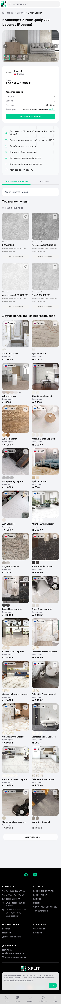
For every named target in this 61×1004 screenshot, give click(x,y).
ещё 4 (52, 109)
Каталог (6, 928)
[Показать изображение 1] (7, 57)
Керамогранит (30, 109)
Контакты (38, 932)
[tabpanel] (30, 192)
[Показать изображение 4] (26, 57)
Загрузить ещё (32, 837)
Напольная (43, 109)
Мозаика (37, 903)
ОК (53, 985)
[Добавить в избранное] (25, 216)
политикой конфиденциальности (19, 980)
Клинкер (37, 899)
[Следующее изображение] (55, 46)
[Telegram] (26, 874)
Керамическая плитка (43, 891)
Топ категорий (40, 911)
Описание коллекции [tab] (16, 181)
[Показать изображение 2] (13, 57)
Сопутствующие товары (45, 907)
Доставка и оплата (11, 936)
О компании (39, 928)
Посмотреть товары (30, 116)
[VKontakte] (35, 874)
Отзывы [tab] (44, 181)
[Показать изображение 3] (19, 57)
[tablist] (30, 182)
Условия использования (14, 957)
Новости (6, 932)
